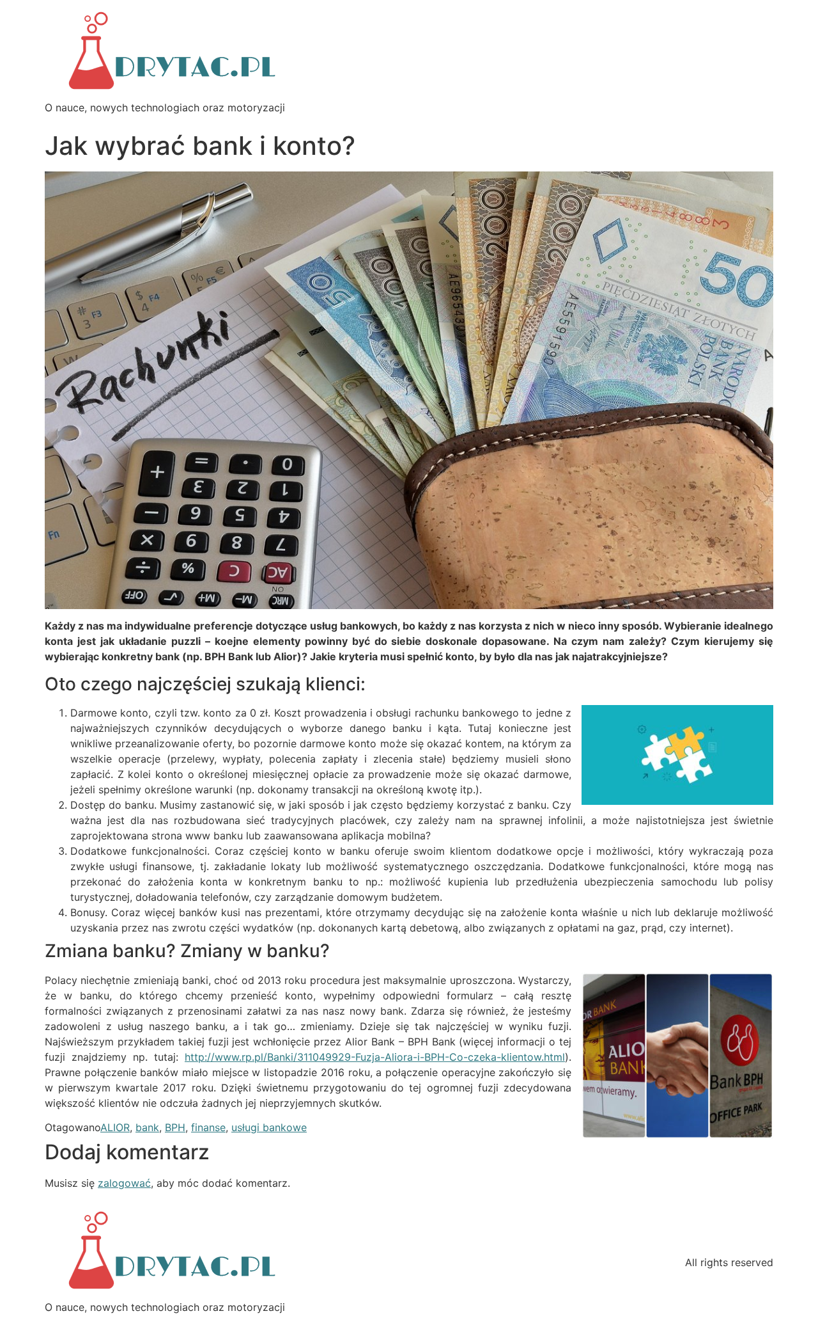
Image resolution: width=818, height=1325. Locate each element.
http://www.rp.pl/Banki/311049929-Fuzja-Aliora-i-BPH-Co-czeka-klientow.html (375, 1057)
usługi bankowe (269, 1127)
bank (147, 1127)
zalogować (124, 1183)
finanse (208, 1127)
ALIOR (115, 1127)
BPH (175, 1127)
